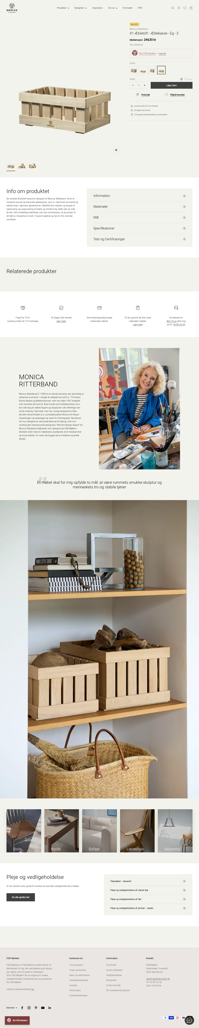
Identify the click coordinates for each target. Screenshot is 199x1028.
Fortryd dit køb (113, 985)
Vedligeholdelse (114, 975)
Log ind (162, 53)
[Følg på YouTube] (43, 1008)
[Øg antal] (144, 85)
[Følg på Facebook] (22, 1008)
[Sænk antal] (133, 85)
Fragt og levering (77, 970)
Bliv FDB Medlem (147, 53)
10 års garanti (76, 965)
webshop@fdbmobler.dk (158, 979)
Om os (111, 8)
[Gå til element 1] (10, 165)
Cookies (73, 985)
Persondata (75, 990)
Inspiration (97, 8)
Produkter (61, 8)
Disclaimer (111, 980)
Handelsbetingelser (78, 980)
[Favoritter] (185, 8)
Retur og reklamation (79, 975)
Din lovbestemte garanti (118, 990)
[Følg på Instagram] (29, 1008)
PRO (140, 8)
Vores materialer (114, 970)
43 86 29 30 (179, 324)
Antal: (132, 79)
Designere (79, 8)
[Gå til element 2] (21, 165)
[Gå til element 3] (32, 165)
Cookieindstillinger (78, 995)
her (32, 989)
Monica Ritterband (139, 29)
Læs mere (61, 321)
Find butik (127, 8)
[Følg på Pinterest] (36, 1008)
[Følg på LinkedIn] (50, 1008)
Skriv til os (172, 321)
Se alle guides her (21, 897)
